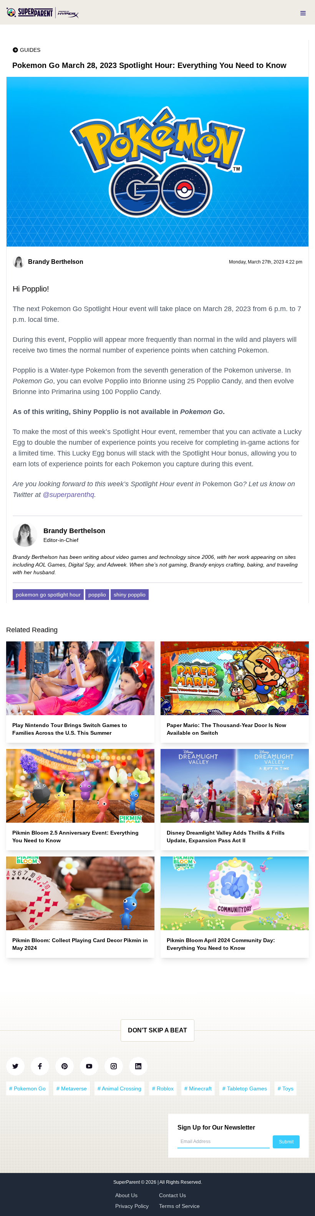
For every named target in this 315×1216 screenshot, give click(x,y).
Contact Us (172, 1195)
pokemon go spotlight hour (48, 594)
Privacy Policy (132, 1206)
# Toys (285, 1088)
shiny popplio (130, 594)
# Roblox (163, 1088)
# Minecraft (198, 1088)
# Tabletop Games (244, 1088)
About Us (126, 1195)
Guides (30, 50)
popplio (97, 594)
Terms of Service (179, 1206)
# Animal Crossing (119, 1088)
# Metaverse (71, 1088)
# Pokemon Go (27, 1088)
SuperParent (127, 1182)
